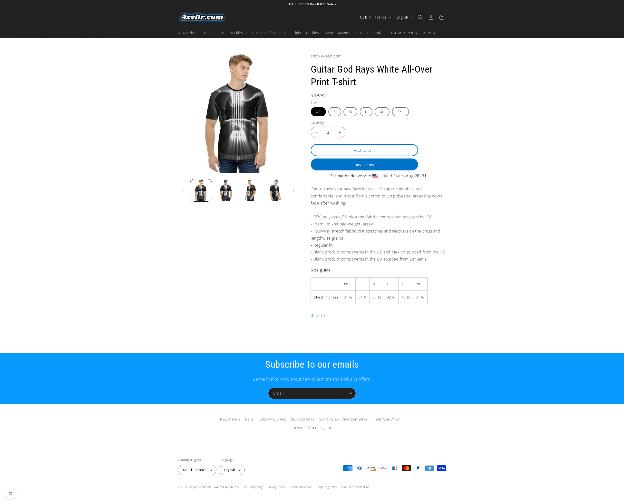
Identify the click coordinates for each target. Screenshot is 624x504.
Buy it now (364, 164)
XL (382, 111)
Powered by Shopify (226, 487)
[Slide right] (293, 190)
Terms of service (301, 487)
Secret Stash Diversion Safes (343, 419)
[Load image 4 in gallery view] (275, 190)
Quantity (317, 123)
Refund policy (253, 487)
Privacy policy (276, 487)
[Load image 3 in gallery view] (250, 190)
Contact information (356, 487)
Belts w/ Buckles (272, 419)
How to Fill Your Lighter (312, 427)
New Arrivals (230, 419)
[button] (210, 33)
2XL (400, 111)
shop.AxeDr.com (200, 487)
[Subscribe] (350, 393)
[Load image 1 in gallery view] (201, 190)
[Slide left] (183, 190)
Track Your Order (386, 419)
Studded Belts (303, 419)
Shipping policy (327, 487)
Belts (249, 419)
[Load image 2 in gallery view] (225, 190)
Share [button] (321, 315)
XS (318, 111)
